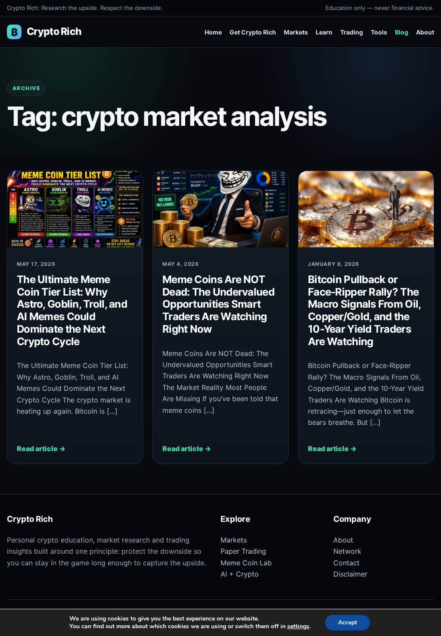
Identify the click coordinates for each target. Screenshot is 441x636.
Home (213, 32)
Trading (351, 32)
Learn (324, 32)
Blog (401, 32)
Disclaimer (350, 574)
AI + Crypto (239, 574)
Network (347, 551)
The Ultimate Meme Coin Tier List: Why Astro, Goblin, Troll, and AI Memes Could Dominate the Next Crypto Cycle (72, 310)
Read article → (41, 448)
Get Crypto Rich (253, 32)
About (425, 32)
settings (298, 626)
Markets (296, 32)
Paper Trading (243, 551)
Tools (379, 32)
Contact (346, 562)
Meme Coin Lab (246, 562)
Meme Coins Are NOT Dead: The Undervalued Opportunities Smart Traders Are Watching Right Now (218, 304)
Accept (347, 622)
